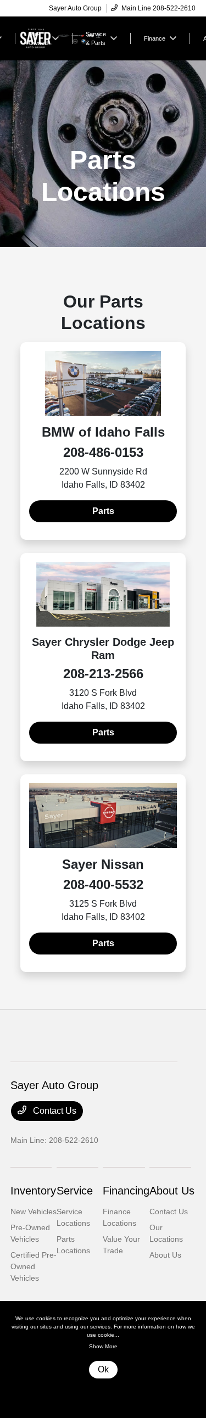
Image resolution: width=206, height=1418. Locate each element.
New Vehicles (33, 1211)
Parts (103, 511)
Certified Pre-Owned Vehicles (33, 1266)
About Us (171, 1191)
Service (75, 1191)
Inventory (33, 1191)
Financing (126, 1191)
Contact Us (53, 1110)
